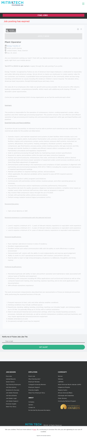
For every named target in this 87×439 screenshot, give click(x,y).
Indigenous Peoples (64, 387)
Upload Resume (11, 379)
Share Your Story (11, 406)
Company (31, 402)
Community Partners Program (67, 401)
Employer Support (34, 387)
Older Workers (62, 398)
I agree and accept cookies (43, 435)
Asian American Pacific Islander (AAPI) (69, 384)
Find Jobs (9, 376)
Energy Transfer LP (13, 46)
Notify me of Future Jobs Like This (15, 336)
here (34, 429)
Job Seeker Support (12, 401)
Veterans (60, 379)
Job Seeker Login (11, 398)
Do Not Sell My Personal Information (39, 410)
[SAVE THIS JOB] (81, 29)
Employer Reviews (34, 381)
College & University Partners (37, 384)
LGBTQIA (60, 381)
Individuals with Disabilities (66, 395)
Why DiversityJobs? (34, 379)
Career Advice (10, 381)
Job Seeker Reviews (12, 392)
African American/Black (65, 392)
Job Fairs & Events (11, 395)
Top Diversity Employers (13, 384)
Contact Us (31, 407)
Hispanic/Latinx (62, 390)
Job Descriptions (11, 387)
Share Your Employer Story (36, 392)
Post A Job (31, 376)
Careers (30, 404)
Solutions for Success (12, 390)
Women (60, 376)
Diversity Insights (11, 403)
